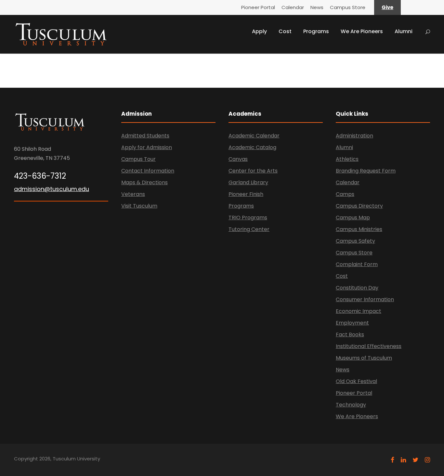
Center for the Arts (253, 170)
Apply (259, 31)
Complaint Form (357, 264)
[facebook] (392, 460)
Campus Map (353, 217)
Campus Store (347, 7)
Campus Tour (138, 159)
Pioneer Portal (258, 7)
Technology (351, 404)
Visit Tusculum (139, 206)
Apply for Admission (146, 147)
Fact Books (350, 334)
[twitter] (415, 460)
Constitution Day (357, 287)
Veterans (133, 194)
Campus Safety (355, 241)
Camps (345, 194)
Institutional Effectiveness (368, 346)
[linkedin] (403, 460)
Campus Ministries (359, 229)
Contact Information (147, 170)
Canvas (238, 159)
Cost (285, 31)
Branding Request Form (366, 170)
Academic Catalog (252, 147)
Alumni (403, 31)
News (316, 7)
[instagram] (427, 460)
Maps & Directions (144, 182)
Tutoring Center (249, 229)
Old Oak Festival (356, 381)
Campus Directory (359, 206)
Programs (316, 31)
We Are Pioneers (362, 31)
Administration (354, 135)
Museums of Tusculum (364, 358)
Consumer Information (365, 299)
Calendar (292, 7)
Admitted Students (145, 135)
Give (387, 7)
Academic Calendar (254, 135)
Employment (352, 323)
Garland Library (248, 182)
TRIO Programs (248, 217)
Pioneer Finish (246, 194)
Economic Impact (358, 311)
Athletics (347, 159)
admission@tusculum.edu (51, 189)
